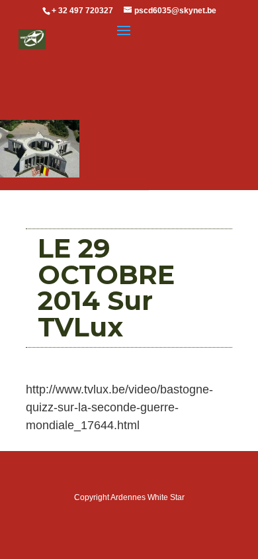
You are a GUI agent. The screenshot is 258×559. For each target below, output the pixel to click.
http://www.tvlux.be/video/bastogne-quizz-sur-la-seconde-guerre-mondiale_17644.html (119, 407)
